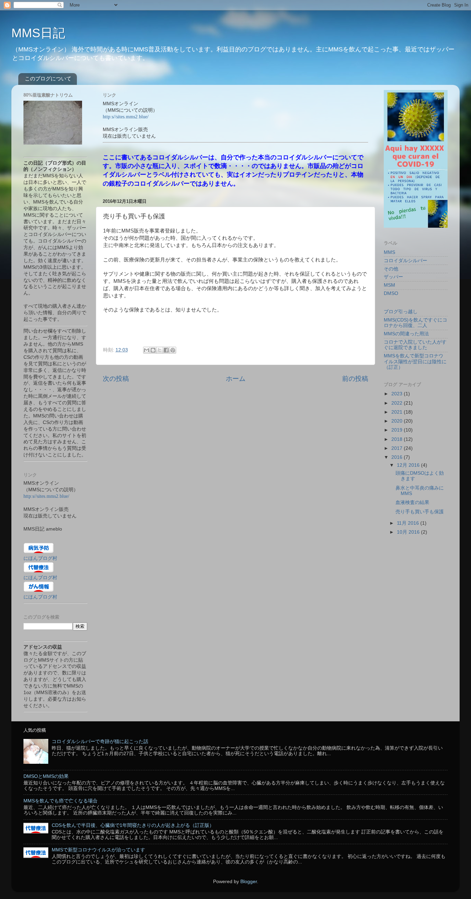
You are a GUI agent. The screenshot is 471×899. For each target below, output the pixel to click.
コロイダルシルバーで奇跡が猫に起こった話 (100, 741)
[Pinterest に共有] (172, 350)
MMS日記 (38, 33)
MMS (389, 252)
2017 (397, 448)
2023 (397, 393)
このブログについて (48, 78)
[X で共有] (159, 350)
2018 (397, 439)
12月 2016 (409, 465)
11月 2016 (408, 523)
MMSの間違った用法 (406, 333)
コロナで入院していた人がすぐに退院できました (415, 344)
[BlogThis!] (153, 350)
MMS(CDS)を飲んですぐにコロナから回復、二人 (415, 322)
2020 (397, 421)
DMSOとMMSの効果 (46, 776)
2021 (397, 412)
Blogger (248, 881)
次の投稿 (116, 378)
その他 (391, 268)
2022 (397, 403)
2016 (397, 457)
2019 (397, 430)
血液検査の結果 (412, 502)
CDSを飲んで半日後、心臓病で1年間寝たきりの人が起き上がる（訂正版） (133, 825)
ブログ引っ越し (401, 311)
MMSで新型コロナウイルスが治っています (98, 849)
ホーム (235, 378)
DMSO (391, 293)
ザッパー (393, 276)
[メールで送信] (146, 350)
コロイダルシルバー (405, 260)
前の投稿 (355, 378)
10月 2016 (409, 532)
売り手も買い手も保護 (419, 511)
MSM (389, 285)
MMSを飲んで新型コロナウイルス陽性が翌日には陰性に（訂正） (415, 361)
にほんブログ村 (40, 558)
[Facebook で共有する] (166, 350)
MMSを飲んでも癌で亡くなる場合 (60, 800)
